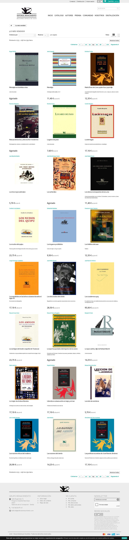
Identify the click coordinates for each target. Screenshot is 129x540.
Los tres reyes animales (17, 192)
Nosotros (99, 15)
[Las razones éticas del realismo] (26, 435)
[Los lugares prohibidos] (64, 226)
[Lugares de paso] (64, 121)
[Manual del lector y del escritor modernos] (26, 121)
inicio (50, 15)
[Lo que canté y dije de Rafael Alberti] (102, 330)
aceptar (124, 538)
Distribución (80, 1)
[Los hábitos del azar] (102, 226)
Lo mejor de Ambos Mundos (19, 401)
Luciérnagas (89, 140)
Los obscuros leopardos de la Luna (97, 192)
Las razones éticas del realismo (20, 453)
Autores (69, 15)
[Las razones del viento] (64, 435)
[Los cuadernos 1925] (102, 278)
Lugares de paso (53, 140)
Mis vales (71, 507)
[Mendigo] (64, 69)
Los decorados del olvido (55, 296)
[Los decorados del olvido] (64, 278)
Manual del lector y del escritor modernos (23, 140)
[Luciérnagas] (102, 121)
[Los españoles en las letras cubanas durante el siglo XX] (26, 278)
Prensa (78, 15)
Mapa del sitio (44, 503)
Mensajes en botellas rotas (18, 87)
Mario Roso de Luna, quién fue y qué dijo (99, 87)
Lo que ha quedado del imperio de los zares (62, 349)
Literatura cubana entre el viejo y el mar (61, 401)
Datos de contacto (45, 500)
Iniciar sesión (90, 1)
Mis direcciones (73, 503)
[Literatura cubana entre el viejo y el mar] (64, 383)
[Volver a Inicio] (11, 25)
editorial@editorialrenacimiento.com (23, 510)
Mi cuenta (71, 498)
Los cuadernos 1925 (92, 296)
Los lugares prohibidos (55, 244)
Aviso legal (43, 498)
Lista (118, 36)
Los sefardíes (51, 192)
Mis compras (72, 500)
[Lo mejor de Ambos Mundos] (26, 383)
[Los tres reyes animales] (26, 173)
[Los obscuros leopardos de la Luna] (102, 173)
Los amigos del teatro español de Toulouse (24, 349)
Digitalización (112, 15)
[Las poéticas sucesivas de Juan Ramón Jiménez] (102, 435)
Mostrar (40, 34)
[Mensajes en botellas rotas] (26, 69)
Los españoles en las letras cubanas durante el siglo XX (25, 297)
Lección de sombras (92, 401)
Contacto (72, 1)
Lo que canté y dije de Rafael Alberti (97, 349)
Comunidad (88, 15)
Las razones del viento (54, 453)
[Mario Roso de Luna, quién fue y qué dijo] (102, 69)
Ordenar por (13, 34)
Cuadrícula (113, 36)
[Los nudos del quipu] (26, 226)
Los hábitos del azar (91, 244)
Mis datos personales (74, 505)
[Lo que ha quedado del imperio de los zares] (64, 330)
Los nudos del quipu (16, 244)
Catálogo (59, 15)
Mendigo (50, 87)
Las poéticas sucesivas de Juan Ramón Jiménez (101, 453)
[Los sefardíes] (64, 173)
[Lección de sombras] (102, 383)
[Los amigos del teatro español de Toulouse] (26, 330)
